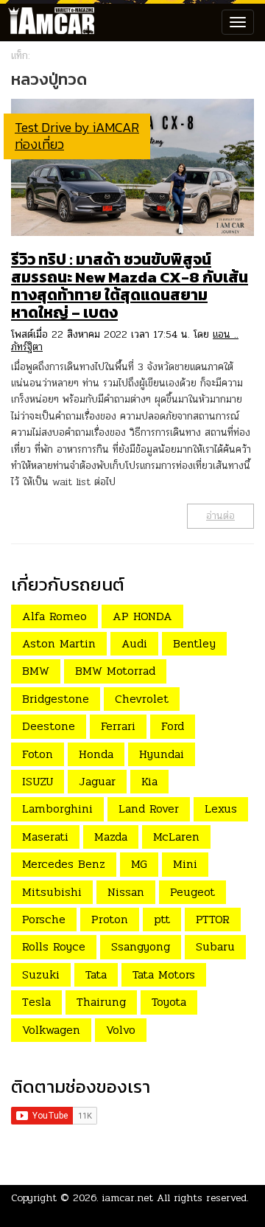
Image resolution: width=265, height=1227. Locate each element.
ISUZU (37, 781)
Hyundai (161, 754)
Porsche (44, 919)
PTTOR (213, 919)
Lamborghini (57, 808)
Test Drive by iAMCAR (77, 127)
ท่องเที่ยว (39, 144)
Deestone (48, 726)
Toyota (169, 1002)
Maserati (45, 836)
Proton (109, 919)
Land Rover (149, 808)
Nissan (125, 892)
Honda (96, 754)
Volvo (120, 1030)
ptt (162, 919)
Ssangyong (140, 946)
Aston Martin (59, 643)
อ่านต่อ (220, 516)
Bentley (194, 643)
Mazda (110, 836)
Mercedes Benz (63, 864)
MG (139, 864)
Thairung (101, 1002)
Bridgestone (55, 698)
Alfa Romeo (54, 616)
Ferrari (118, 726)
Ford (172, 726)
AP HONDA (142, 616)
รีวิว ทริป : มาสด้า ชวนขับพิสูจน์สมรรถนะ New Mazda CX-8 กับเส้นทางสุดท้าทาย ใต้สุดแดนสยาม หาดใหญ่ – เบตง (129, 286)
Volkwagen (51, 1030)
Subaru (215, 946)
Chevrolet (142, 698)
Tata (96, 974)
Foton (37, 754)
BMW (35, 670)
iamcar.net (127, 1198)
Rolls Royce (53, 946)
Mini (185, 864)
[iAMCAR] (48, 22)
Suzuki (41, 974)
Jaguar (97, 781)
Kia (149, 781)
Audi (134, 643)
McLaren (176, 836)
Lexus (221, 808)
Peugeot (192, 892)
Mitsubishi (52, 892)
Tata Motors (163, 974)
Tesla (36, 1002)
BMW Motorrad (115, 670)
